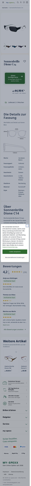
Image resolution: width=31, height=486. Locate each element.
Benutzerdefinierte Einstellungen (14, 257)
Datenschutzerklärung (9, 247)
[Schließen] (27, 226)
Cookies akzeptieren (15, 251)
